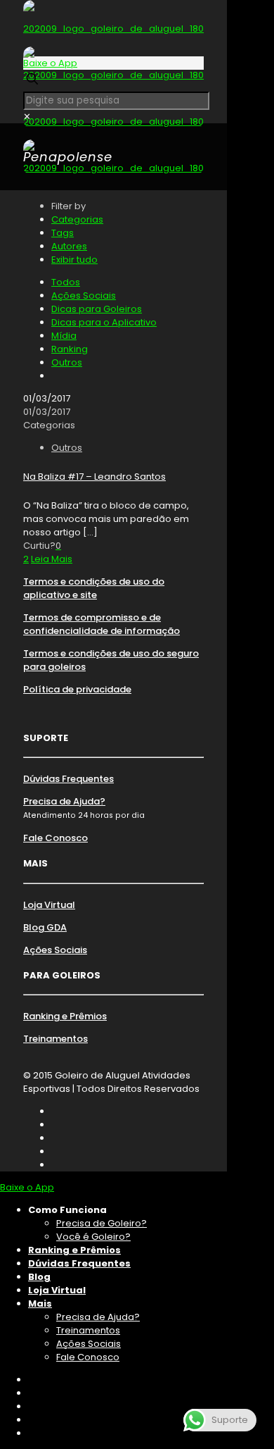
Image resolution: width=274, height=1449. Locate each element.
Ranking (69, 349)
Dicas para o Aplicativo (104, 322)
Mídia (64, 335)
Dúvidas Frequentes (68, 778)
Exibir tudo (74, 259)
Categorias (77, 219)
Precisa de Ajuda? (64, 801)
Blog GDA (45, 927)
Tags (62, 233)
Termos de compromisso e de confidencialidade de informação (101, 624)
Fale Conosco (55, 838)
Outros (66, 362)
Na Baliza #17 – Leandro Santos (94, 476)
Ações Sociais (83, 295)
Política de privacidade (77, 689)
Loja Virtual (49, 905)
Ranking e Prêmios (65, 1016)
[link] (27, 116)
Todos (65, 282)
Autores (69, 246)
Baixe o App (50, 63)
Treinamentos (55, 1038)
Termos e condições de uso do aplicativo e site (93, 588)
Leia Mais (51, 559)
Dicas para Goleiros (96, 309)
